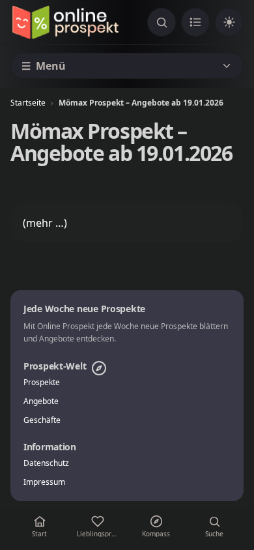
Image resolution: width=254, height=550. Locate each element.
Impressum (44, 482)
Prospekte (41, 382)
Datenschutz (46, 463)
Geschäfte (42, 420)
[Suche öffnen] (161, 22)
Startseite (28, 102)
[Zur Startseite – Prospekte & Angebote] (65, 22)
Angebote (41, 401)
